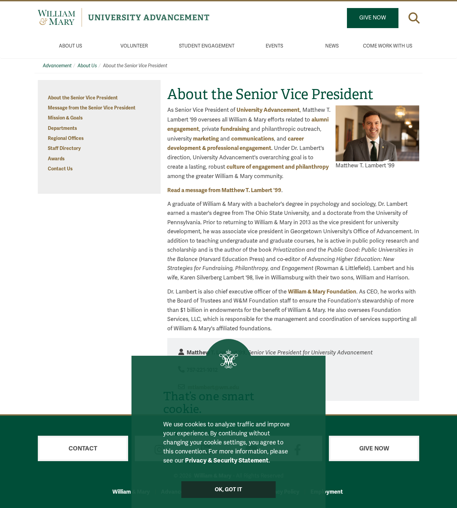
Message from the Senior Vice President (91, 108)
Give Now (372, 17)
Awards (56, 159)
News (332, 46)
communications (252, 138)
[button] (414, 18)
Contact (83, 448)
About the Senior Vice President (83, 98)
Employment (326, 491)
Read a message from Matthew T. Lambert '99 (224, 190)
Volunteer (134, 46)
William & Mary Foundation (322, 291)
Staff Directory (64, 148)
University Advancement (268, 109)
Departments (62, 128)
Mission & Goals (65, 118)
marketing (206, 138)
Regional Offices (66, 138)
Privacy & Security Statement (226, 460)
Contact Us (60, 169)
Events (274, 46)
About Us (70, 46)
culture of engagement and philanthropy (277, 166)
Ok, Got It (229, 489)
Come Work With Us (387, 46)
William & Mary (131, 491)
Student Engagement (207, 46)
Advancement (57, 66)
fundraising (234, 129)
